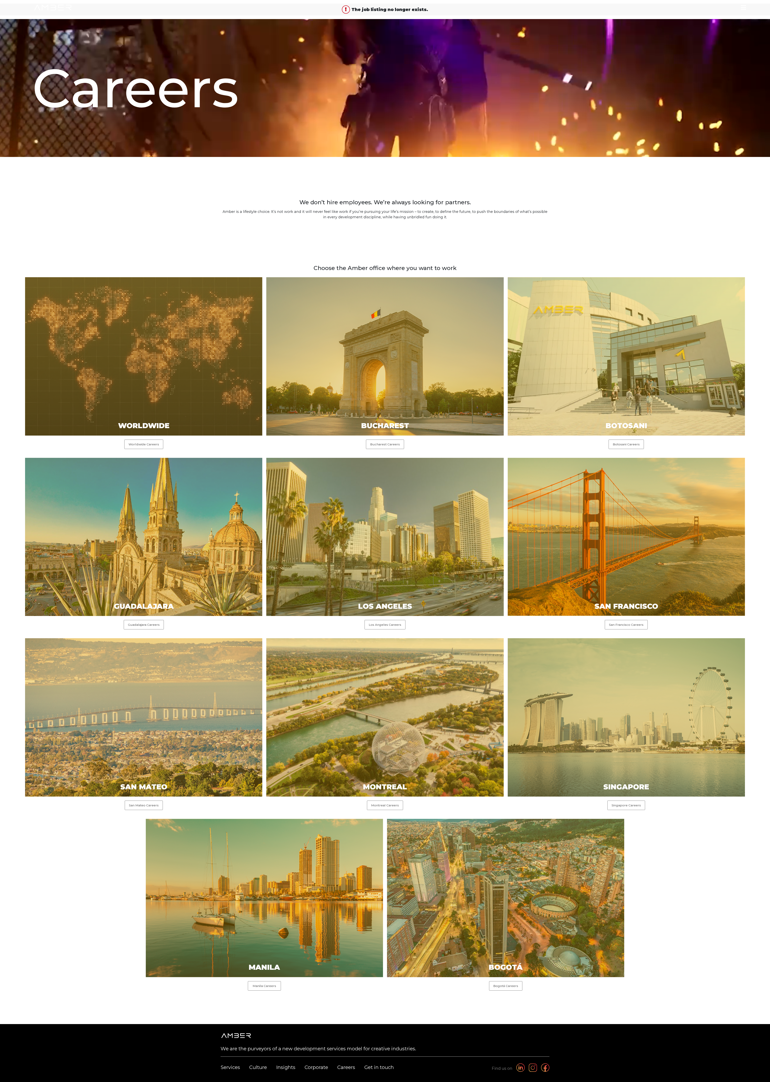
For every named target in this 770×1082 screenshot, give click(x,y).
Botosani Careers (626, 444)
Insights (285, 1067)
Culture (258, 1067)
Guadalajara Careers (144, 625)
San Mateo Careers (144, 805)
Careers (346, 1067)
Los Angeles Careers (385, 625)
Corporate (316, 1067)
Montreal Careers (385, 805)
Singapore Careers (626, 805)
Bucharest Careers (385, 444)
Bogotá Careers (505, 986)
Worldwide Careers (144, 444)
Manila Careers (264, 986)
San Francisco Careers (626, 625)
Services (230, 1067)
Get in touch (379, 1067)
